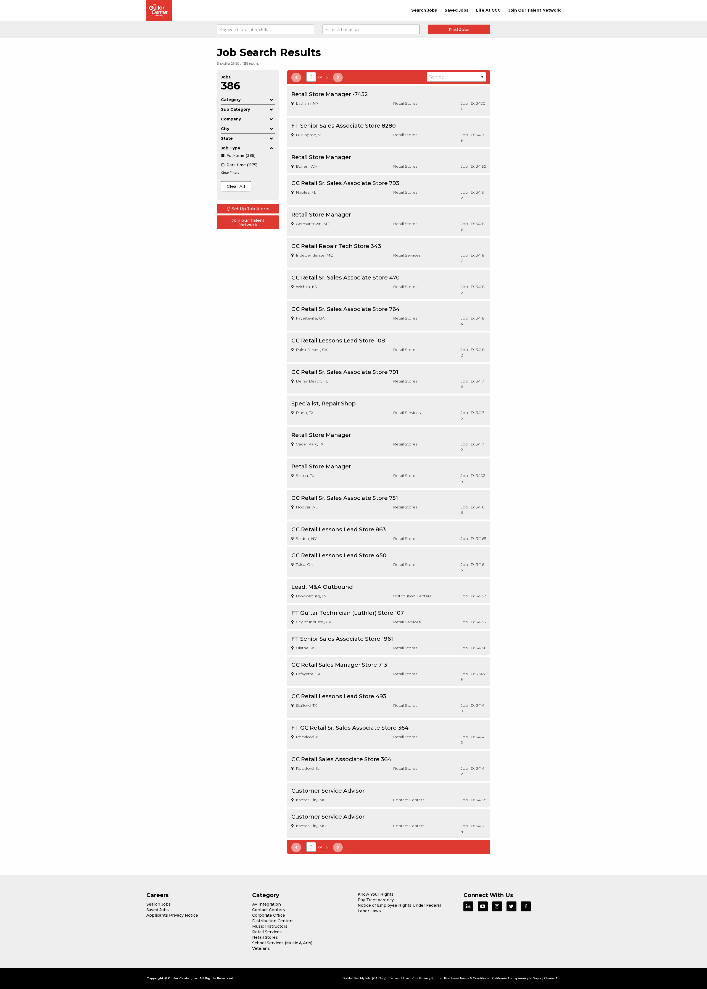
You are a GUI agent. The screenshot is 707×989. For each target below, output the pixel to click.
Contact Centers (268, 909)
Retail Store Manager (321, 157)
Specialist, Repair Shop (323, 403)
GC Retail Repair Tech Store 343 (336, 246)
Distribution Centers (273, 920)
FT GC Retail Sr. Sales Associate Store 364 (349, 727)
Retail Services (267, 931)
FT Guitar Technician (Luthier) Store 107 (347, 613)
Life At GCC (488, 10)
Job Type (230, 148)
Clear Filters (230, 173)
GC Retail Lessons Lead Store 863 (338, 529)
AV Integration (266, 904)
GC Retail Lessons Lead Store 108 (338, 340)
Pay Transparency (376, 899)
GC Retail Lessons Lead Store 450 (338, 555)
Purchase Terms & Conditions (466, 978)
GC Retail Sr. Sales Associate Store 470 (345, 277)
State (227, 138)
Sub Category (235, 109)
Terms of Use (399, 978)
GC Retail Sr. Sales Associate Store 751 (344, 498)
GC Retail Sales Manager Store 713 (339, 664)
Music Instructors (269, 926)
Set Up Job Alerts (250, 208)
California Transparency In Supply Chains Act (526, 978)
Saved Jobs (456, 10)
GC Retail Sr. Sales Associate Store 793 (345, 183)
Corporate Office (268, 915)
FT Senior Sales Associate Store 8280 (343, 125)
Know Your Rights (376, 894)
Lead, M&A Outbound (322, 587)
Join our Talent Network (248, 222)
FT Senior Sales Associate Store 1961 (342, 638)
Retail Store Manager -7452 (329, 94)
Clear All (236, 186)
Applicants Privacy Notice (172, 915)
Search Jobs (424, 10)
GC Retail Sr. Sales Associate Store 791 (344, 372)
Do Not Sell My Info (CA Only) (364, 978)
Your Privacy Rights (426, 978)
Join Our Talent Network (534, 10)
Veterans (261, 948)
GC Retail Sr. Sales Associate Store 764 (345, 309)
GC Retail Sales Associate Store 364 (341, 759)
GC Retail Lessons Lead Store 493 (338, 696)
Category (231, 99)
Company (231, 119)
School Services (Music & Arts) (282, 942)
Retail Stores (265, 937)
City (225, 128)
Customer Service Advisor (328, 790)
